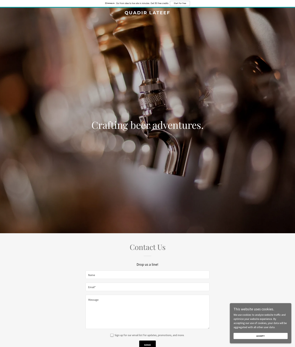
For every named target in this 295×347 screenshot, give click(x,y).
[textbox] (147, 274)
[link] (147, 13)
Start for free (180, 3)
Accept (260, 336)
